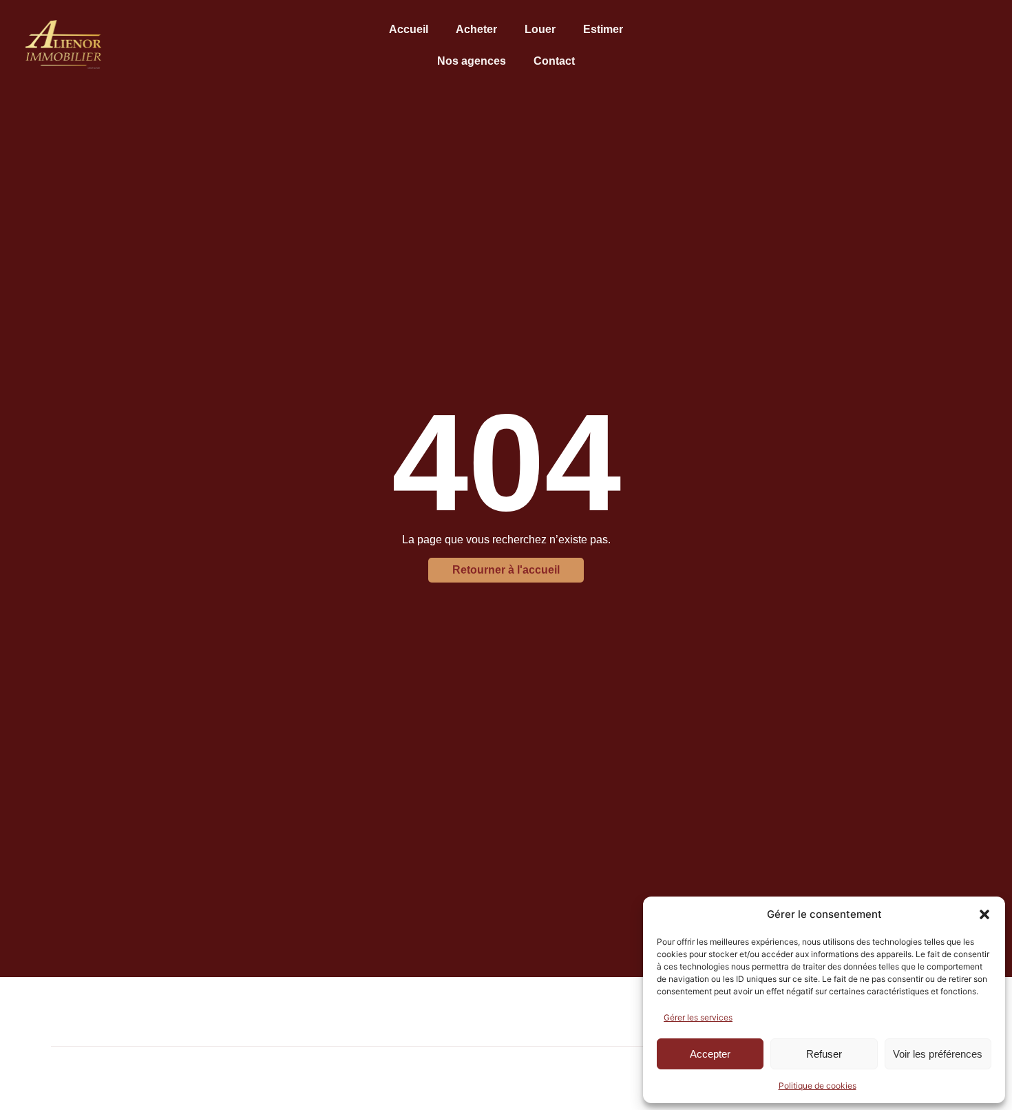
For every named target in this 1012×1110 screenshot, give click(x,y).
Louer (540, 29)
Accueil (408, 29)
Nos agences (471, 61)
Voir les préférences (937, 1054)
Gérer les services (698, 1017)
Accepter (710, 1054)
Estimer (603, 29)
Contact (554, 61)
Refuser (824, 1054)
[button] (984, 914)
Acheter (476, 29)
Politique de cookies (817, 1085)
